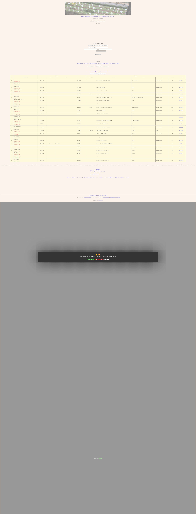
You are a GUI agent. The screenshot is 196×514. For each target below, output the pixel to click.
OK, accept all (91, 259)
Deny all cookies (99, 259)
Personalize (106, 259)
